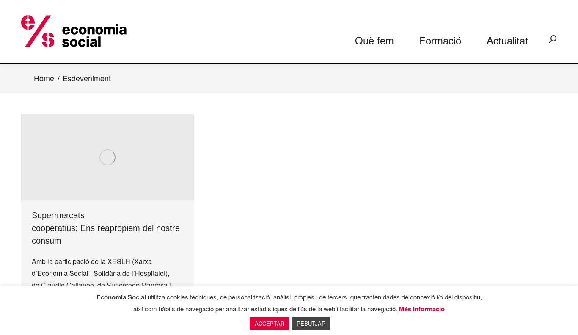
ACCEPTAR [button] (269, 323)
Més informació (422, 308)
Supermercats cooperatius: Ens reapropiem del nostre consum (106, 228)
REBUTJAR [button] (311, 323)
